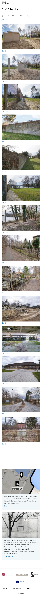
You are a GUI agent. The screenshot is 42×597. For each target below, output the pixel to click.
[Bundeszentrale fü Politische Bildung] (9, 574)
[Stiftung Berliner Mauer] (21, 581)
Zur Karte (5, 19)
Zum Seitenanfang (39, 566)
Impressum (17, 588)
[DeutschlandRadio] (23, 574)
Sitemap (21, 593)
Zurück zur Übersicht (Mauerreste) (16, 16)
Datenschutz (30, 588)
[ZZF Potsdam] (35, 574)
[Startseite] (5, 3)
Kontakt (5, 588)
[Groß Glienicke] (21, 48)
